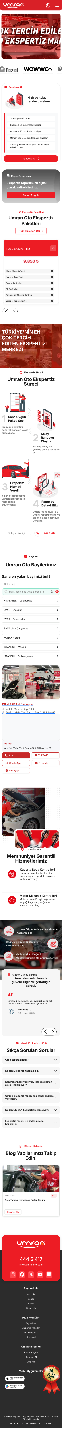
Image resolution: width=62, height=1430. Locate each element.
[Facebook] (22, 1274)
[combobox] (31, 584)
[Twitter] (31, 1274)
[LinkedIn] (49, 1274)
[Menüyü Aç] (57, 5)
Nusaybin (31, 1308)
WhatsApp (14, 763)
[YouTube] (40, 1274)
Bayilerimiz (31, 1323)
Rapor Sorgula (31, 195)
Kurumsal (31, 1337)
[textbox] (31, 584)
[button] (5, 37)
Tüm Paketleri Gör (29, 230)
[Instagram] (13, 1274)
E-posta (43, 763)
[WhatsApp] (47, 5)
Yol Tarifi (43, 755)
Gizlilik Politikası (29, 1424)
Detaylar (14, 770)
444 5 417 (31, 1259)
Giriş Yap (31, 1362)
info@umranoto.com (31, 1264)
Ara (10, 755)
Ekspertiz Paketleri (31, 1328)
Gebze (31, 1299)
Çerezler (48, 1424)
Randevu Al (29, 158)
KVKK (12, 1424)
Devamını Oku (13, 1212)
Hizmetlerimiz (31, 1333)
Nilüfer (31, 1304)
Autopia (31, 1294)
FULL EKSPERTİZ (18, 249)
